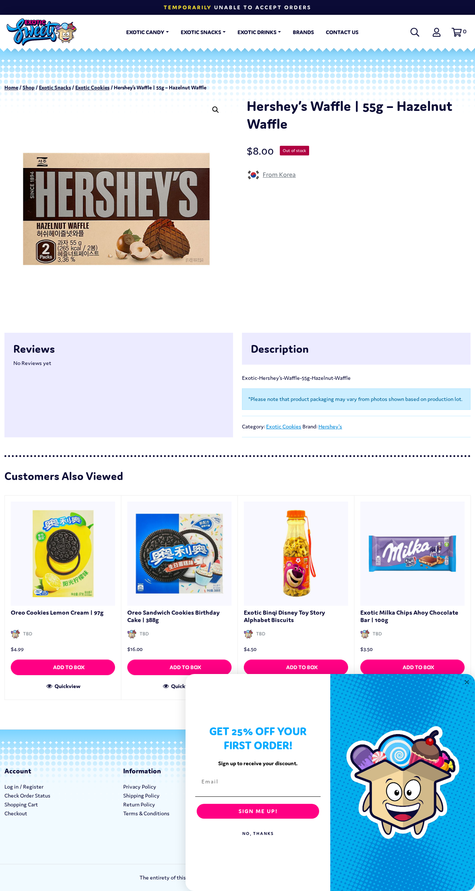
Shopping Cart (21, 804)
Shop (29, 87)
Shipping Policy (141, 795)
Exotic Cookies (92, 87)
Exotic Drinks (257, 32)
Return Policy (139, 804)
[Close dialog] (466, 682)
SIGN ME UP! (258, 811)
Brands (303, 32)
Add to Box (69, 667)
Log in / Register (23, 786)
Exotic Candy (145, 32)
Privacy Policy (139, 786)
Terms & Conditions (146, 813)
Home (11, 87)
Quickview (67, 686)
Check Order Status (27, 795)
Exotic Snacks (201, 32)
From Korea (279, 174)
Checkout (15, 813)
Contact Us (342, 32)
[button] (458, 32)
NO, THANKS (258, 833)
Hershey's (330, 426)
